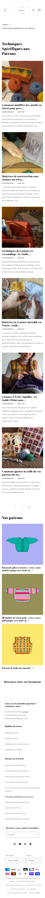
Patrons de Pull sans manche (16, 668)
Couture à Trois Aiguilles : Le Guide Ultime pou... (19, 398)
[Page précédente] (15, 505)
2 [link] (29, 506)
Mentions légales (34, 893)
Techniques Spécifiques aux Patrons (18, 28)
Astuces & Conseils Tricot (15, 813)
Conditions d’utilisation (34, 885)
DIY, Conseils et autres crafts (16, 782)
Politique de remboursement (26, 881)
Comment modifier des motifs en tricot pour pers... (22, 106)
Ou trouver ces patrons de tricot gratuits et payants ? (22, 789)
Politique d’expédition (18, 889)
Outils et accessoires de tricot (17, 802)
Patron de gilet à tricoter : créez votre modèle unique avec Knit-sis (21, 569)
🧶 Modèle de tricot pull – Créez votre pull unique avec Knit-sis (21, 619)
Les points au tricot (13, 808)
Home (5, 24)
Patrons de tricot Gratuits (15, 765)
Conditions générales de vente (17, 893)
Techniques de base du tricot (16, 771)
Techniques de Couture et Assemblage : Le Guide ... (17, 252)
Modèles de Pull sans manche (17, 744)
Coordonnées (32, 889)
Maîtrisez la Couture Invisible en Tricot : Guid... (22, 324)
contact (25, 712)
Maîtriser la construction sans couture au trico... (20, 178)
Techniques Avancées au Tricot (17, 776)
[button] (5, 10)
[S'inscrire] (36, 835)
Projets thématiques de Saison (17, 819)
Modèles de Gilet (12, 733)
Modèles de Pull (11, 738)
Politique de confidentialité (15, 885)
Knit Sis (13, 878)
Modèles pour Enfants (14, 749)
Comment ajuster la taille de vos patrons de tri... (21, 473)
